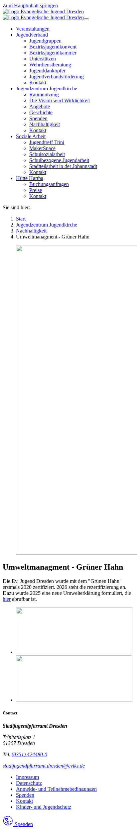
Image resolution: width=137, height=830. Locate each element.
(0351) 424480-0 (29, 754)
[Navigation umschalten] (86, 19)
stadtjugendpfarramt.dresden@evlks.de (44, 766)
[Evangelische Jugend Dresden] (43, 14)
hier (7, 599)
